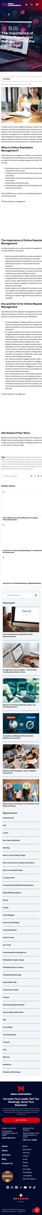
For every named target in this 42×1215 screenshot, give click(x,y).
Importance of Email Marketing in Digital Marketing (22, 583)
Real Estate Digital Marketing (13, 1005)
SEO (4, 1020)
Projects (6, 997)
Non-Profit (7, 945)
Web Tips (6, 1057)
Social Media (8, 1027)
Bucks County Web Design (13, 870)
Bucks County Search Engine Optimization (18, 863)
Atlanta (25, 1162)
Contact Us (7, 1163)
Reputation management (24, 468)
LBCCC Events (8, 937)
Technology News (9, 1035)
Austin (25, 1159)
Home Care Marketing (11, 922)
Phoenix (26, 1156)
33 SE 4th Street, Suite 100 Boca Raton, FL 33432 (31, 1135)
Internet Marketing (9, 930)
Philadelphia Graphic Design (13, 960)
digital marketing (20, 459)
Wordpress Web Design (11, 1072)
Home (5, 1146)
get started (21, 1120)
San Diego (26, 1169)
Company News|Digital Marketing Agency (18, 885)
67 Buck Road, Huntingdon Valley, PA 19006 (10, 1133)
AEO (4, 825)
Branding (6, 848)
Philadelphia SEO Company (13, 967)
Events (5, 900)
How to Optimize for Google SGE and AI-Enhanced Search (18, 635)
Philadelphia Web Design (12, 975)
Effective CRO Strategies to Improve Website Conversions (19, 772)
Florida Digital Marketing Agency (13, 462)
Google (5, 907)
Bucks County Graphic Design (14, 855)
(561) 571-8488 (30, 1140)
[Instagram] (12, 1187)
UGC (5, 1049)
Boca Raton (27, 1149)
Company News (9, 878)
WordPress (7, 1064)
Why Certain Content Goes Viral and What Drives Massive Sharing (21, 805)
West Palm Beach (29, 1179)
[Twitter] (21, 1187)
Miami (25, 1146)
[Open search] (31, 4)
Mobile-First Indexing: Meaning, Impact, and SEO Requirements (19, 706)
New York (26, 1153)
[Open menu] (37, 5)
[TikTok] (34, 1187)
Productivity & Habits (11, 990)
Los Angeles (27, 1176)
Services (6, 1155)
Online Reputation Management (14, 952)
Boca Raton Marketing (11, 840)
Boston (25, 1166)
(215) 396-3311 (9, 1138)
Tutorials (6, 1042)
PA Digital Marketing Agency (29, 466)
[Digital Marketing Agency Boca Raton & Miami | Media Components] (11, 3)
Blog (4, 1159)
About (5, 1150)
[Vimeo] (30, 1187)
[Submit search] (36, 595)
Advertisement (8, 818)
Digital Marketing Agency (12, 893)
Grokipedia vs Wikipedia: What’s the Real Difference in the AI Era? (18, 737)
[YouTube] (25, 1187)
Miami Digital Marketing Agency (18, 464)
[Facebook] (16, 1187)
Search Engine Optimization (13, 1012)
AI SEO (5, 833)
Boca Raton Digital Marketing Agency (19, 457)
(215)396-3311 (21, 1211)
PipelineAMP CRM (10, 982)
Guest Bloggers (9, 915)
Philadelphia (27, 1172)
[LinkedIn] (8, 1187)
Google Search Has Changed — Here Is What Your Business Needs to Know (19, 671)
